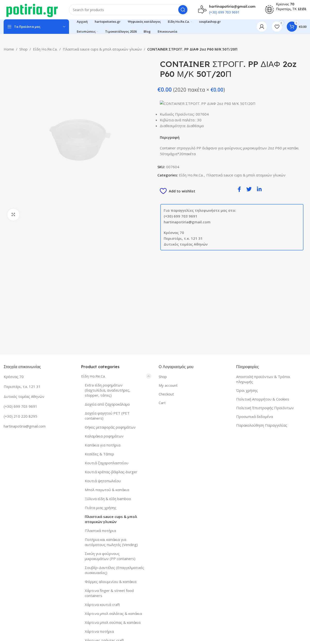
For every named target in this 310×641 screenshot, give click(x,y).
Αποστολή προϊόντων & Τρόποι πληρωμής (263, 379)
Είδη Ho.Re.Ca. (45, 49)
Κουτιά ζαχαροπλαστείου (106, 462)
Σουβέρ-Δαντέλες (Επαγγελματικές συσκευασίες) (114, 570)
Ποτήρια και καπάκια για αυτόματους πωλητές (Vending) (111, 542)
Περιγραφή (169, 137)
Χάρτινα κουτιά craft (102, 604)
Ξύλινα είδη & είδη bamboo (108, 498)
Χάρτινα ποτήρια (99, 631)
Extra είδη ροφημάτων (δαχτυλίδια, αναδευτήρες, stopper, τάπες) (107, 390)
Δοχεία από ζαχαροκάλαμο (107, 404)
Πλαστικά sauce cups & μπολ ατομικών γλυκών (102, 49)
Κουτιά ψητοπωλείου (103, 480)
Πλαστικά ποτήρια (100, 530)
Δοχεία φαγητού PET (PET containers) (107, 416)
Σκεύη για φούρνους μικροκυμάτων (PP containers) (110, 556)
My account (168, 385)
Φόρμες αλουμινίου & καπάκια (110, 581)
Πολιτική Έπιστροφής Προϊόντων (265, 407)
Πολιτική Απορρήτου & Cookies (262, 399)
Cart (162, 402)
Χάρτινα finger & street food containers (109, 593)
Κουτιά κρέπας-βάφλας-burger (111, 471)
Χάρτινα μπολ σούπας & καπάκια (112, 622)
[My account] (261, 26)
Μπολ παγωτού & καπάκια (107, 489)
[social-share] (239, 189)
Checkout (166, 394)
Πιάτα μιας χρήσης (100, 507)
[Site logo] (31, 9)
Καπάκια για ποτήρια (102, 445)
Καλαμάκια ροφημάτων (104, 436)
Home (9, 49)
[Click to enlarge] (13, 215)
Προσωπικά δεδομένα (254, 416)
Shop (23, 49)
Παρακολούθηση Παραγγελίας (261, 425)
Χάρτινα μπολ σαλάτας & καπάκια (113, 613)
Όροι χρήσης (247, 390)
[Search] (182, 9)
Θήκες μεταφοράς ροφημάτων (110, 427)
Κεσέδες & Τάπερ (99, 454)
